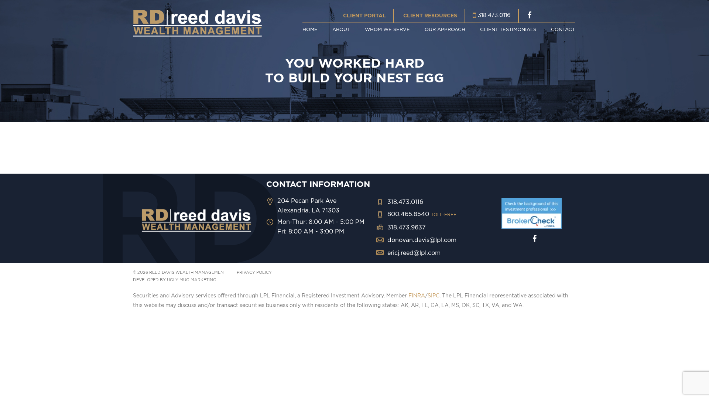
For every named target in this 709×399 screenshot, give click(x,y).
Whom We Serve (387, 29)
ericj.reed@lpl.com (414, 252)
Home (310, 29)
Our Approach (445, 29)
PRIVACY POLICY (254, 272)
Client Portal (364, 15)
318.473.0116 (494, 15)
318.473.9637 (406, 227)
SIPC (433, 296)
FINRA (416, 296)
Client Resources (430, 15)
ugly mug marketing (191, 279)
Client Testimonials (508, 29)
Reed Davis (197, 23)
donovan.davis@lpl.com (421, 239)
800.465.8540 (421, 214)
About (341, 29)
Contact (563, 29)
